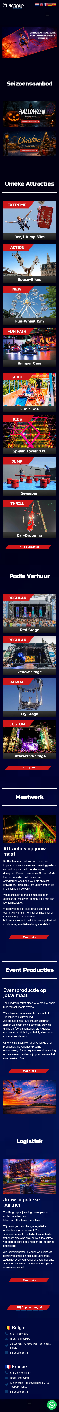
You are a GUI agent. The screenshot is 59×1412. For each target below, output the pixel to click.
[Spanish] (54, 4)
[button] (47, 14)
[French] (46, 4)
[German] (50, 4)
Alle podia (29, 767)
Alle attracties (29, 547)
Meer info (29, 937)
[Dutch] (37, 4)
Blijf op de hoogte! (29, 1307)
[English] (41, 4)
